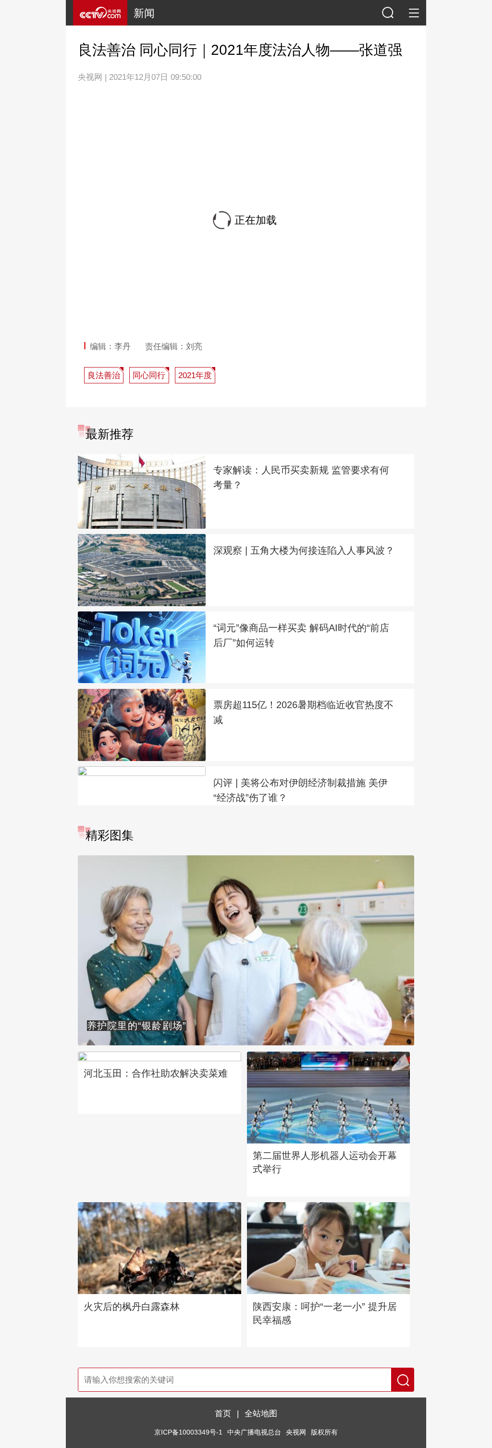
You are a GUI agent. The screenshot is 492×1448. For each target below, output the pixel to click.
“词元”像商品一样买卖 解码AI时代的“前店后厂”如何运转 (301, 635)
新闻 (144, 13)
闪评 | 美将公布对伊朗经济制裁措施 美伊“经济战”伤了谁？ (300, 790)
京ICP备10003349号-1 (188, 1432)
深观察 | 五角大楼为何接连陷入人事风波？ (303, 550)
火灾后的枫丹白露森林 (132, 1306)
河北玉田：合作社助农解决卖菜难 (156, 1073)
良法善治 (103, 375)
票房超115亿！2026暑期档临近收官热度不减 (303, 712)
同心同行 (149, 375)
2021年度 (195, 375)
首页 (223, 1413)
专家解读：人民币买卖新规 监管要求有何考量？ (301, 477)
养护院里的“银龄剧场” (137, 1025)
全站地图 (261, 1413)
